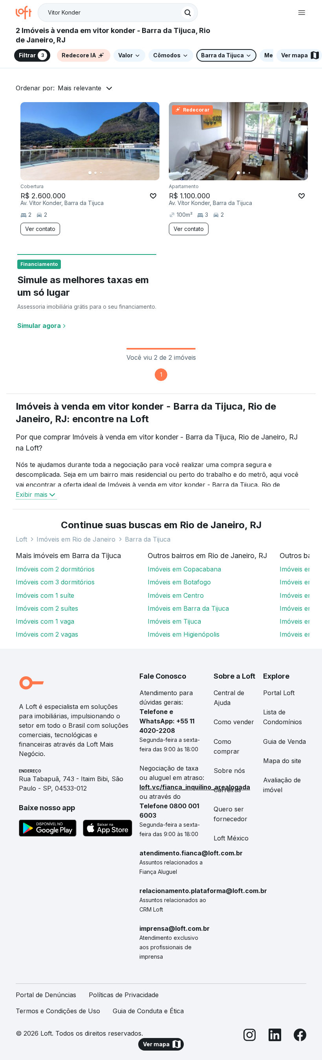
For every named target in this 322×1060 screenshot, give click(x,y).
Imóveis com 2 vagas (47, 634)
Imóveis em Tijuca (174, 621)
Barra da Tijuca (147, 539)
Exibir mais (32, 494)
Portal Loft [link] (279, 693)
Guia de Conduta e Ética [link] (148, 1011)
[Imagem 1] (89, 172)
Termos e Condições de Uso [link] (58, 1011)
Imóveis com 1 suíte (45, 595)
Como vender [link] (234, 722)
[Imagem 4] (106, 173)
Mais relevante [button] (79, 88)
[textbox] (118, 12)
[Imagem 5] (112, 173)
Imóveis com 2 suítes (47, 608)
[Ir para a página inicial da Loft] (27, 12)
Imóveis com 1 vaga (45, 621)
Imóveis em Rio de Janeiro (76, 539)
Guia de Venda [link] (284, 741)
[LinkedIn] (275, 1036)
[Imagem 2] (95, 173)
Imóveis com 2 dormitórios (55, 569)
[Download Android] (48, 829)
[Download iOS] (107, 829)
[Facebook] (300, 1036)
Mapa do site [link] (282, 761)
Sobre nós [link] (229, 770)
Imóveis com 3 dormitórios (55, 582)
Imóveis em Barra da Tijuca (188, 608)
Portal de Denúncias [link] (46, 995)
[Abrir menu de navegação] (301, 12)
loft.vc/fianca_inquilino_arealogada (194, 787)
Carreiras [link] (227, 790)
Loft (21, 539)
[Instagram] (249, 1036)
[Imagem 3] (101, 173)
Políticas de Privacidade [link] (124, 995)
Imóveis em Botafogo (179, 582)
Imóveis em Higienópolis (184, 634)
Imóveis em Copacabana (184, 569)
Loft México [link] (231, 838)
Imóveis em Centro (176, 595)
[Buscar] (187, 12)
